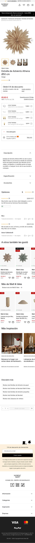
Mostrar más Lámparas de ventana (13, 398)
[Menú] (32, 5)
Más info (29, 137)
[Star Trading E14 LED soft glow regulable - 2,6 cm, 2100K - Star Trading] (4, 123)
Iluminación (4, 18)
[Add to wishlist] (9, 278)
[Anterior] (3, 40)
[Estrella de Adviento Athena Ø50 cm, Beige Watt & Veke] (17, 40)
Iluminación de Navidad (15, 18)
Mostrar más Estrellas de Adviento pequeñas (16, 392)
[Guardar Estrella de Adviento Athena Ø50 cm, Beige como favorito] (32, 408)
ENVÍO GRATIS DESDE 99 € (19, 1)
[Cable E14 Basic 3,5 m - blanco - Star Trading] (4, 112)
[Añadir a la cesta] (13, 278)
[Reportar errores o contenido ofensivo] (32, 218)
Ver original (18, 219)
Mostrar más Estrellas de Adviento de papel (16, 385)
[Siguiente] (32, 40)
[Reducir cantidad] (2, 408)
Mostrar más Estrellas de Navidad (13, 395)
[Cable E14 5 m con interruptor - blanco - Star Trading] (4, 106)
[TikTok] (22, 485)
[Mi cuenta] (19, 5)
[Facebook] (12, 485)
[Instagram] (17, 485)
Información (6, 494)
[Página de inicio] (4, 5)
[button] (5, 80)
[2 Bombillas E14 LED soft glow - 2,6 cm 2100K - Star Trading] (4, 118)
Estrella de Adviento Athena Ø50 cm (11, 20)
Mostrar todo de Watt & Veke (10, 287)
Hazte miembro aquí (26, 90)
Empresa (5, 513)
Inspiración (6, 507)
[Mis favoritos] (24, 5)
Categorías (6, 500)
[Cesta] (28, 5)
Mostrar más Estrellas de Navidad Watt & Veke (16, 388)
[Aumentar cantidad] (8, 408)
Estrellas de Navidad (27, 18)
